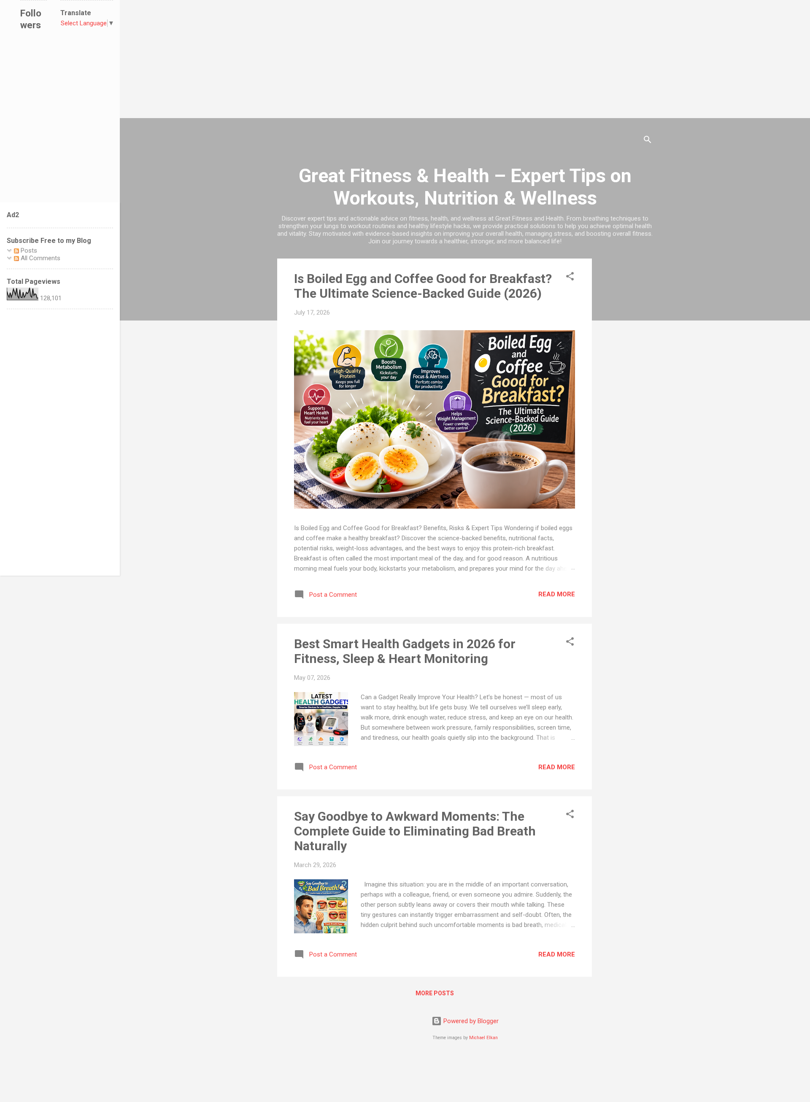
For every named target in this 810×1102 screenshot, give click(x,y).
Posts (28, 250)
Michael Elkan (483, 1037)
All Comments (39, 258)
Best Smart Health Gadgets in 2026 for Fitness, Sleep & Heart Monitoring (405, 651)
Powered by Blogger (470, 1021)
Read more (556, 594)
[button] (570, 277)
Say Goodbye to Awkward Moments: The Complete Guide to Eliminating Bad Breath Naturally (415, 831)
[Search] (648, 141)
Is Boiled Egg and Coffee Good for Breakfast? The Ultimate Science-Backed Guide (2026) (423, 286)
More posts (435, 993)
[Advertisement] (253, 59)
